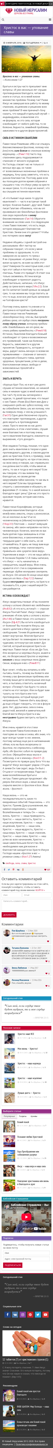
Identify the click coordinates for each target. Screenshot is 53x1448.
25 (45, 1158)
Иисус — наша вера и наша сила (31, 1166)
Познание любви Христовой (30, 1136)
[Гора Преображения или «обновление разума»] (9, 1156)
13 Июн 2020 (32, 930)
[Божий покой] (9, 1126)
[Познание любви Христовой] (9, 1141)
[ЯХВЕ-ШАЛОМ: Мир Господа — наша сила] (9, 1411)
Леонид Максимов (20, 980)
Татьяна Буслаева (20, 947)
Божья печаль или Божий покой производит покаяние (31, 1423)
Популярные (9, 1116)
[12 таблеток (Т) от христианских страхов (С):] (26, 1343)
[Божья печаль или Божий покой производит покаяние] (9, 1426)
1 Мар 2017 (34, 967)
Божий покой (23, 1122)
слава (24, 863)
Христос (32, 863)
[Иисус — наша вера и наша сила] (9, 1171)
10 (46, 1082)
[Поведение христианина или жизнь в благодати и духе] (9, 1185)
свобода (9, 863)
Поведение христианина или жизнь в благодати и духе (33, 1182)
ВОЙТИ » (40, 890)
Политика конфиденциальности (32, 1444)
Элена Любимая (19, 967)
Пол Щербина (18, 930)
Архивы (34, 1116)
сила (17, 863)
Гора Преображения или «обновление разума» (28, 1153)
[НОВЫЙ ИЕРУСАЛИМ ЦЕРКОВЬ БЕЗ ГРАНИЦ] (9, 10)
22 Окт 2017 (36, 948)
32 (46, 1053)
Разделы (22, 1116)
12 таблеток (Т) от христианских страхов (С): (26, 1359)
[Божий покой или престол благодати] (9, 1395)
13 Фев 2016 (36, 980)
